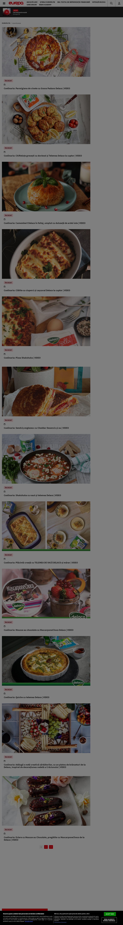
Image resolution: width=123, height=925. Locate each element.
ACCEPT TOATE (110, 914)
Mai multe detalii (29, 921)
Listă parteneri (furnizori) (60, 922)
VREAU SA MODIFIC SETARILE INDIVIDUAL (109, 920)
